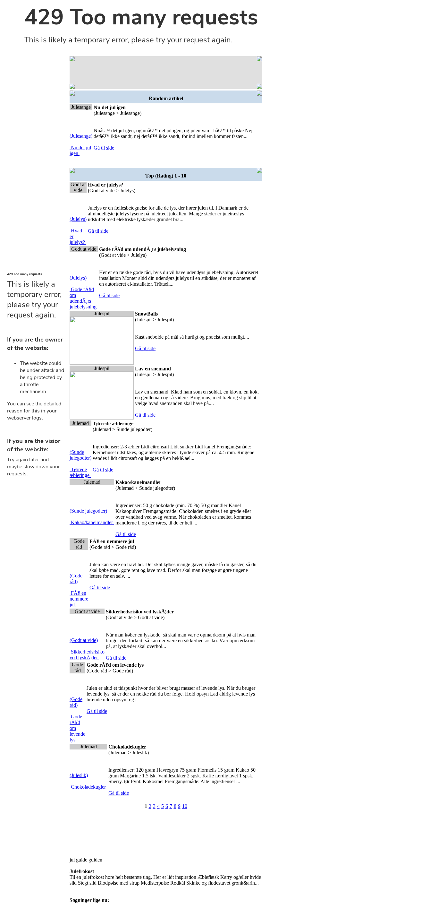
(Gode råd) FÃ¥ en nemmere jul (79, 590)
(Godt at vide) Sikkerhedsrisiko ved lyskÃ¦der (87, 648)
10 (184, 806)
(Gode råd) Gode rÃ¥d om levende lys (77, 719)
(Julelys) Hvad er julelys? (78, 230)
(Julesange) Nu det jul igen (81, 144)
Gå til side (104, 148)
